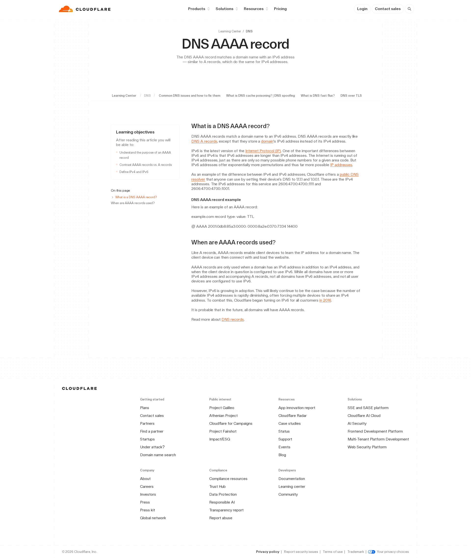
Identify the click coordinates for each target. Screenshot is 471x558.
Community (288, 494)
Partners (147, 423)
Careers (147, 486)
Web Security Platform (367, 447)
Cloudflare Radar (292, 415)
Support (285, 439)
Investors (148, 494)
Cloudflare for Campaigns (230, 423)
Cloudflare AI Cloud (364, 415)
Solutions (224, 8)
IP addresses (341, 164)
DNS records (233, 319)
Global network (153, 518)
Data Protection (223, 494)
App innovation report (296, 407)
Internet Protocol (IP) (263, 150)
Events (284, 447)
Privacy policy (267, 552)
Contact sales (388, 8)
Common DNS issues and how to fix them (189, 95)
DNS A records (204, 141)
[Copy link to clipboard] (274, 126)
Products (196, 8)
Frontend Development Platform (375, 431)
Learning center (291, 486)
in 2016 (325, 300)
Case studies (289, 423)
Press (145, 502)
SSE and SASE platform (368, 407)
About (145, 478)
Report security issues (301, 552)
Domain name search (158, 454)
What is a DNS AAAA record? (136, 197)
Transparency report (226, 510)
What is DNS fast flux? (318, 95)
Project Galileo (221, 407)
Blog (282, 454)
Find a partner (151, 431)
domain (267, 141)
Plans (144, 407)
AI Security (357, 423)
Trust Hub (217, 486)
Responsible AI (222, 502)
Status (284, 431)
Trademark (355, 552)
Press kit (147, 510)
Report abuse (220, 518)
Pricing (280, 8)
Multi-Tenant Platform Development (378, 439)
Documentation (291, 478)
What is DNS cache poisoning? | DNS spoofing (260, 95)
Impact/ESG (219, 439)
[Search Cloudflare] (409, 8)
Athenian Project (223, 415)
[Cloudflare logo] (85, 9)
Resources (253, 8)
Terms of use (333, 552)
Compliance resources (228, 478)
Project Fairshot (222, 431)
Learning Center (230, 31)
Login (362, 8)
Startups (147, 439)
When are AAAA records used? (133, 203)
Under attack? (152, 447)
